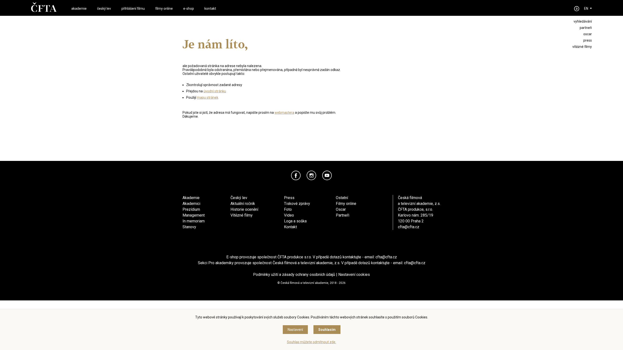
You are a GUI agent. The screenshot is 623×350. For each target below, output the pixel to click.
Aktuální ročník (242, 203)
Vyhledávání (583, 21)
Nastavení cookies (354, 274)
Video (289, 215)
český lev (104, 8)
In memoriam (194, 221)
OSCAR (587, 34)
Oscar (341, 209)
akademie (79, 8)
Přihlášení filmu (133, 8)
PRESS (587, 40)
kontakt (210, 8)
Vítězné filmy (241, 215)
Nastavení (295, 330)
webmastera (284, 112)
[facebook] (296, 175)
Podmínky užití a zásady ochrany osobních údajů (294, 274)
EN (586, 8)
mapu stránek (207, 97)
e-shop (188, 8)
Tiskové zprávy (297, 203)
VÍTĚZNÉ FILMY (582, 47)
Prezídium (191, 209)
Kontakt (290, 227)
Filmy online (346, 203)
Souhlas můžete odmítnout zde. (311, 342)
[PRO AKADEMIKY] (577, 8)
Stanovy (189, 227)
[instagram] (311, 175)
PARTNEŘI (586, 28)
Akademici (191, 203)
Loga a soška (295, 221)
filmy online (164, 8)
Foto (288, 209)
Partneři (342, 215)
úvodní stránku (214, 91)
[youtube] (327, 175)
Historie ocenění (244, 209)
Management (194, 215)
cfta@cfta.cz (408, 227)
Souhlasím (327, 330)
